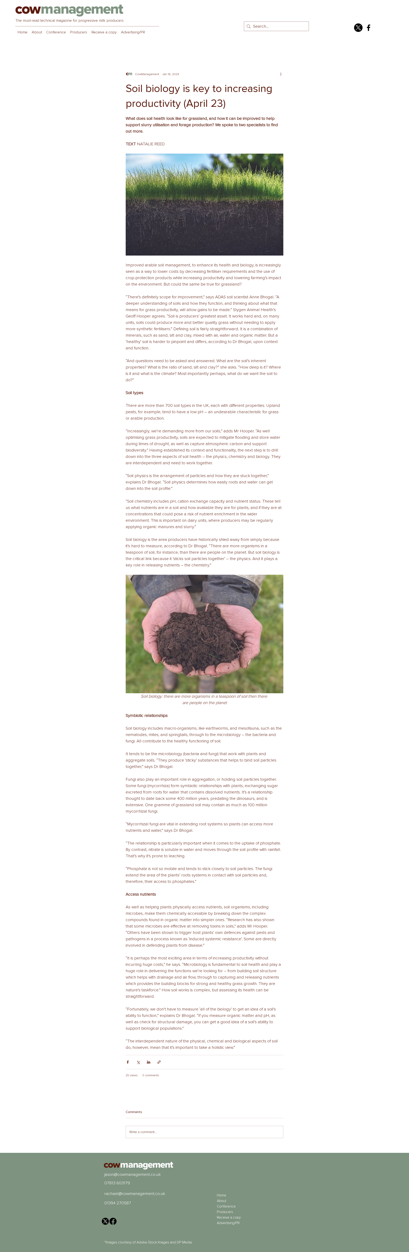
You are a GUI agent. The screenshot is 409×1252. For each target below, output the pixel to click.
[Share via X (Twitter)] (138, 1062)
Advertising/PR (228, 1223)
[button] (56, 32)
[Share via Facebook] (128, 1062)
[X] (358, 27)
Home (221, 1195)
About (221, 1201)
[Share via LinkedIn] (149, 1062)
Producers (225, 1212)
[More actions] (280, 74)
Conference (226, 1206)
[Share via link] (159, 1062)
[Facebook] (368, 27)
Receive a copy (229, 1217)
